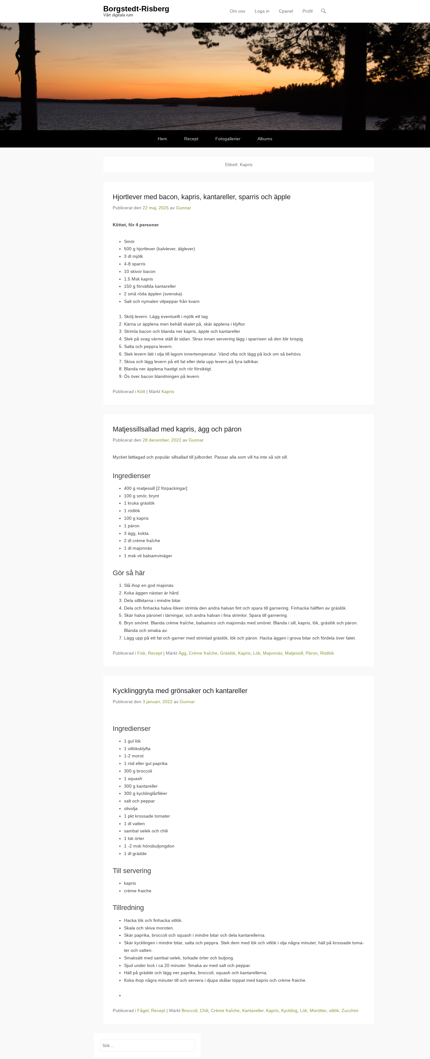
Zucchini (350, 1010)
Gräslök (227, 653)
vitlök (334, 1010)
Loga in (262, 11)
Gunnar (183, 207)
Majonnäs (272, 653)
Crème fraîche (203, 653)
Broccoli (189, 1010)
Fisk (141, 653)
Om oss (237, 11)
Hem (162, 138)
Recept (191, 138)
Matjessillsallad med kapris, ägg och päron (177, 429)
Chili (204, 1010)
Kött (141, 391)
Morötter (318, 1010)
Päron (312, 653)
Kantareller (252, 1010)
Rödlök (327, 653)
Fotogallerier (227, 138)
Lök (256, 653)
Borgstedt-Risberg (136, 8)
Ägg (182, 653)
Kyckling (289, 1010)
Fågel (143, 1010)
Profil (308, 11)
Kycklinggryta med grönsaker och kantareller (180, 691)
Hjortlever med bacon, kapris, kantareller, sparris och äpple (202, 197)
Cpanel (286, 11)
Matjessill (294, 653)
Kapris (167, 391)
